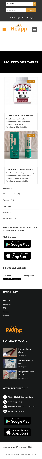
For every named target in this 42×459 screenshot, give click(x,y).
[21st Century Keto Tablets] (21, 91)
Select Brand (7, 219)
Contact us (7, 304)
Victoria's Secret (9, 194)
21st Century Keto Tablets (21, 115)
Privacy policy (31, 454)
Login (31, 17)
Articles (6, 312)
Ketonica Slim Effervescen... (21, 169)
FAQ (4, 308)
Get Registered (18, 17)
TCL (4, 206)
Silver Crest (7, 212)
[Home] (17, 28)
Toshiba (6, 200)
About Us (6, 300)
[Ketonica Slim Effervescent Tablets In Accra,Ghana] (21, 145)
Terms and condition (15, 454)
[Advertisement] (21, 40)
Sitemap (6, 316)
